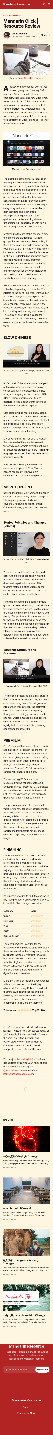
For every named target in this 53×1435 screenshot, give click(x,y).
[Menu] (49, 4)
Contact (27, 1407)
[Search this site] (44, 4)
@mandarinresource (14, 1070)
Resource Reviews (12, 15)
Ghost (33, 1413)
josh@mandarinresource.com (18, 1074)
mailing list (26, 1059)
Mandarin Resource (16, 4)
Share (44, 35)
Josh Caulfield (19, 33)
